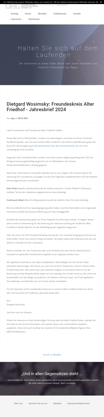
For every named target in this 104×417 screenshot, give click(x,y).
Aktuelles (42, 13)
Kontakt (77, 13)
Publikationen (59, 13)
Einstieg (14, 13)
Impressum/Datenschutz (78, 403)
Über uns (18, 403)
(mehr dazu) (62, 5)
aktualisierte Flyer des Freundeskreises (56, 145)
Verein (28, 13)
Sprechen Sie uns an (38, 403)
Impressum (16, 19)
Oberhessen (34, 19)
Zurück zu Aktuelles (52, 354)
